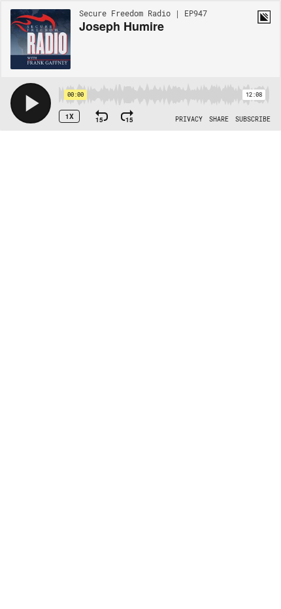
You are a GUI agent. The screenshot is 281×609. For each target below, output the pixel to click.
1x (69, 116)
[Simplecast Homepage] (264, 17)
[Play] (30, 103)
